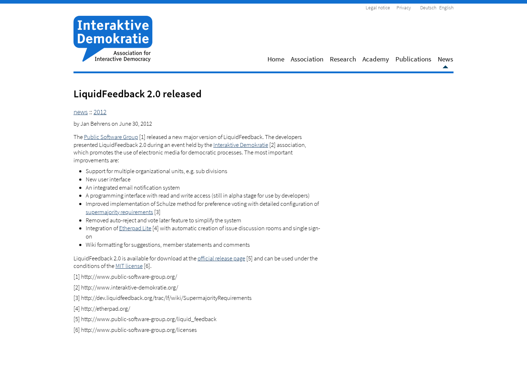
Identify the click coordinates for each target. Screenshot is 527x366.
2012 (100, 111)
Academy (375, 59)
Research (343, 59)
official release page (221, 258)
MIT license (129, 266)
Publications (413, 59)
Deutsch (428, 7)
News (445, 59)
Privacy (404, 7)
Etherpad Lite (135, 228)
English (446, 7)
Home (275, 59)
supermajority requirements (119, 212)
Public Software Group (111, 137)
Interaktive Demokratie (240, 145)
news (80, 111)
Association (307, 59)
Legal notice (378, 7)
